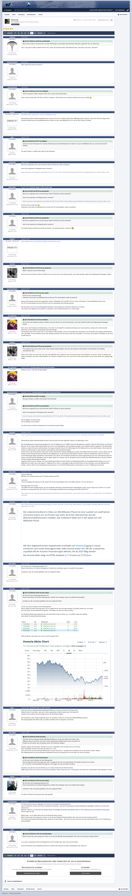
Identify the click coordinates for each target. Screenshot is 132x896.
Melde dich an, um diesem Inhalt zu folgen (85, 20)
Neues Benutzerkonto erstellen (32, 873)
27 (15, 33)
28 (18, 33)
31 (28, 33)
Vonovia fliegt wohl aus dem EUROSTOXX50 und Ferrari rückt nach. (41, 241)
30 (25, 33)
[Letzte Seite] (44, 33)
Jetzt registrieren (120, 10)
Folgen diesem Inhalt (103, 20)
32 (31, 33)
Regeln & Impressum (22, 10)
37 (111, 20)
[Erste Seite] (5, 33)
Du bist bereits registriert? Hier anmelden (101, 10)
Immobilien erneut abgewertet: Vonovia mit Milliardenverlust (38, 114)
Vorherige (10, 33)
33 (35, 33)
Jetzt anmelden (86, 873)
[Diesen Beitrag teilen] (112, 37)
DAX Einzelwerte (34, 22)
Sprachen (4, 893)
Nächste (40, 33)
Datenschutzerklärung (15, 893)
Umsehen (8, 10)
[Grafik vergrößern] (50, 626)
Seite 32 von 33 (51, 33)
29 (22, 33)
